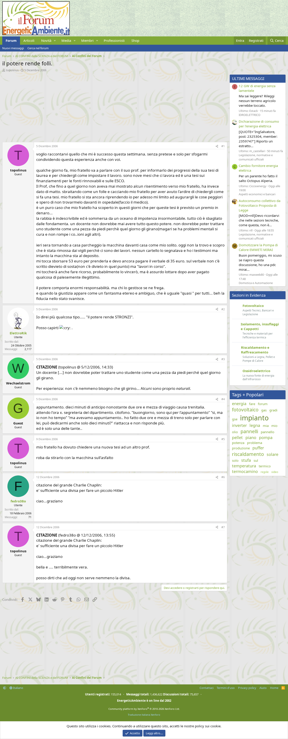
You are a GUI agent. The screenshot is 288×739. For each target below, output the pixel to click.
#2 (223, 309)
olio (235, 432)
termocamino (245, 471)
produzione (241, 448)
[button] (55, 40)
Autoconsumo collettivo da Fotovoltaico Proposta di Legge (259, 205)
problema (254, 442)
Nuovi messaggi (13, 48)
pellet (237, 437)
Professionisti (114, 40)
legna (255, 425)
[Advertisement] (113, 105)
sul (256, 460)
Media (66, 40)
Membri (87, 40)
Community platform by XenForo (144, 708)
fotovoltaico (245, 409)
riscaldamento (248, 454)
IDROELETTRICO (249, 115)
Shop (135, 40)
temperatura (244, 465)
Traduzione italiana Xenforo (144, 714)
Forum (11, 40)
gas (264, 410)
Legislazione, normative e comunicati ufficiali (256, 157)
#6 (223, 477)
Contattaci (207, 688)
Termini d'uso (226, 688)
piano (250, 437)
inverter (239, 425)
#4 (223, 399)
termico (265, 466)
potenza (238, 442)
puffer (258, 448)
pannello (267, 432)
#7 (223, 527)
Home (274, 688)
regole (265, 472)
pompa (265, 437)
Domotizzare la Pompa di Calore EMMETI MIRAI (258, 247)
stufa (246, 460)
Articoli (28, 40)
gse (234, 419)
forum (263, 404)
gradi (273, 410)
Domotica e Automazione (256, 283)
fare (252, 404)
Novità (46, 40)
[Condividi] (217, 146)
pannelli (249, 431)
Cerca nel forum (38, 48)
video (274, 472)
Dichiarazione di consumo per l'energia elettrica (259, 123)
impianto (254, 417)
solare (272, 454)
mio (274, 425)
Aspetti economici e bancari (257, 194)
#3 (223, 359)
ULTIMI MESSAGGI (248, 78)
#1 (223, 146)
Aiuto (263, 688)
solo (235, 460)
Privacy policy (247, 688)
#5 (223, 439)
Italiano (17, 688)
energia (239, 403)
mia (266, 425)
